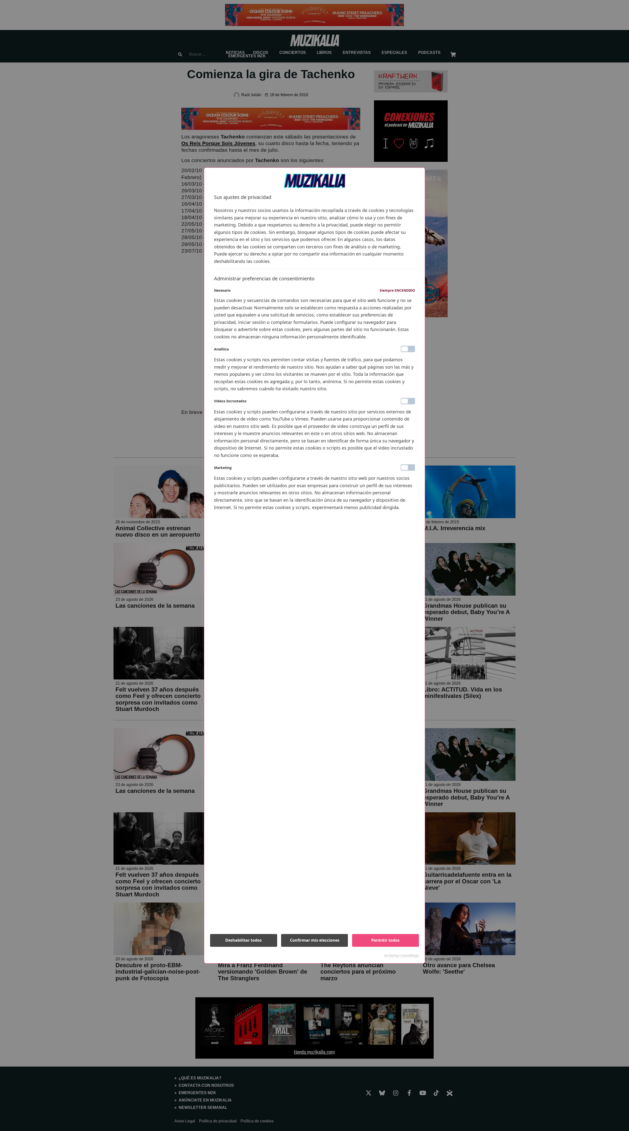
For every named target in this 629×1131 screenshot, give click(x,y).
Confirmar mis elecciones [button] (314, 940)
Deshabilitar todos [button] (243, 940)
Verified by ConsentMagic (401, 955)
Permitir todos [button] (385, 940)
